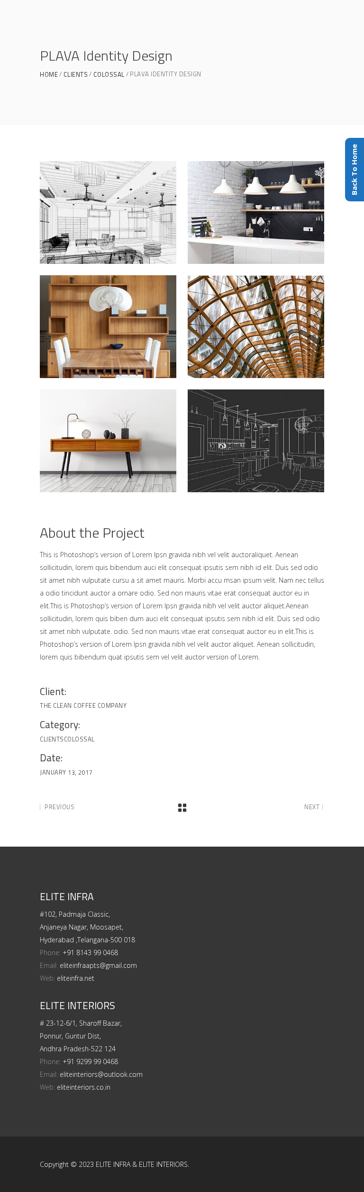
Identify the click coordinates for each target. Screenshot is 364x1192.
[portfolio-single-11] (108, 326)
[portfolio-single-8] (256, 440)
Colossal (109, 75)
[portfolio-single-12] (256, 212)
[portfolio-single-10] (256, 326)
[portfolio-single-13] (108, 212)
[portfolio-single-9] (108, 440)
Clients (76, 75)
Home (49, 75)
